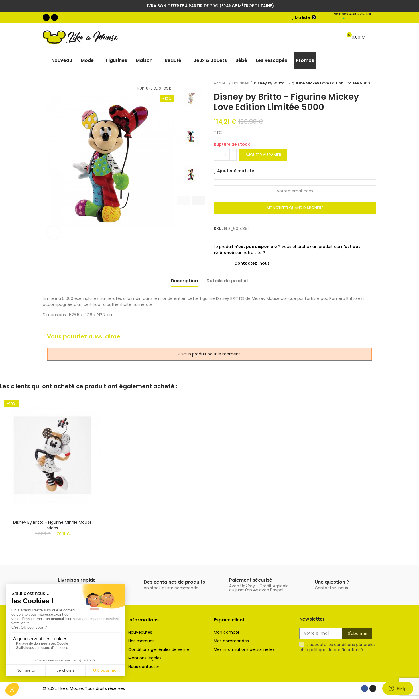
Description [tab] (184, 280)
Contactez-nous (252, 263)
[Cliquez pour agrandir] (53, 232)
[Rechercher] (335, 37)
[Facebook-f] (46, 17)
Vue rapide (86, 417)
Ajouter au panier (263, 154)
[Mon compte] (373, 37)
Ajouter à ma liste (235, 171)
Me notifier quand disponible (295, 207)
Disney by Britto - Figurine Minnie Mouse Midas (52, 525)
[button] (183, 200)
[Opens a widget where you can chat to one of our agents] (397, 689)
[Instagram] (54, 17)
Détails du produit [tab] (227, 280)
